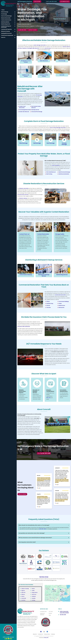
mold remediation (56, 165)
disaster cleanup (23, 198)
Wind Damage (23, 143)
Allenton (23, 594)
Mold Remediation (5, 22)
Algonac (23, 590)
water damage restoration (40, 45)
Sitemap (53, 634)
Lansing (33, 600)
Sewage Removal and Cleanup (26, 61)
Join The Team (37, 1)
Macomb (37, 48)
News (50, 615)
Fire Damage (4, 13)
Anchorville (23, 598)
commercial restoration (60, 294)
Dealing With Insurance (6, 33)
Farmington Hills (31, 48)
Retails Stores (62, 305)
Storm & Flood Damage (6, 15)
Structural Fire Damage (37, 111)
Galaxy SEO (46, 637)
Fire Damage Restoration (25, 109)
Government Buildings (64, 301)
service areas (48, 48)
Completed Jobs (43, 611)
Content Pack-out (24, 234)
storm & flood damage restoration (58, 127)
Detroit (64, 46)
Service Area (43, 577)
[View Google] (44, 631)
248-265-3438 (53, 1)
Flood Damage (62, 60)
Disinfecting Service (62, 274)
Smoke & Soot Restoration (22, 107)
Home (3, 9)
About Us (35, 634)
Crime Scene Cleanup (25, 274)
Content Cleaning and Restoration (6, 26)
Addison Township (25, 588)
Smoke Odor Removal (24, 111)
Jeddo (33, 590)
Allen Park (23, 592)
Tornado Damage (64, 143)
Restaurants (61, 307)
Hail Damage (37, 143)
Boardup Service (35, 109)
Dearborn (24, 48)
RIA (50, 397)
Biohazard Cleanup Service (43, 275)
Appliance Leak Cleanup (25, 75)
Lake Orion (34, 594)
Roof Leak (62, 75)
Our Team (51, 611)
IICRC (47, 397)
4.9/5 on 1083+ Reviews (8, 637)
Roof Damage (51, 143)
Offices (48, 301)
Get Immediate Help (64, 1)
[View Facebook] (41, 631)
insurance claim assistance (23, 326)
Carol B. (57, 490)
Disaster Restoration (5, 18)
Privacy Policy (47, 634)
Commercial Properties (6, 29)
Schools (48, 305)
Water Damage (4, 11)
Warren (68, 46)
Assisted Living (49, 303)
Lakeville (33, 598)
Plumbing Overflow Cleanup (43, 75)
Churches (48, 307)
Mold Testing (49, 174)
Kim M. (38, 475)
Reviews (50, 613)
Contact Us (40, 634)
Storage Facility (59, 234)
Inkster (33, 588)
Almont (22, 596)
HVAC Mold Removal (51, 172)
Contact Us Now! (33, 29)
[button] (15, 12)
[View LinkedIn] (47, 631)
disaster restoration (24, 188)
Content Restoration (43, 234)
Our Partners (44, 550)
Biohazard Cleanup (5, 31)
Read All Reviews (22, 494)
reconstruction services (22, 194)
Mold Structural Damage (64, 172)
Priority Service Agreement (7, 35)
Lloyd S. (39, 494)
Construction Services (6, 20)
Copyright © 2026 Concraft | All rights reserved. (44, 636)
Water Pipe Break (44, 60)
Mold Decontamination (64, 174)
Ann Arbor (19, 48)
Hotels (60, 303)
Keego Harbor (35, 592)
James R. (57, 468)
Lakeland (34, 596)
